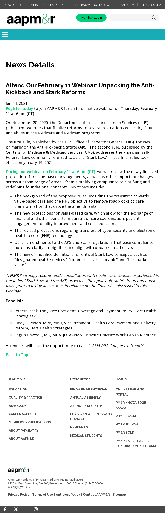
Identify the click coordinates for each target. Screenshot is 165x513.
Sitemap (119, 494)
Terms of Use (42, 494)
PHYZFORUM (126, 416)
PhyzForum (125, 4)
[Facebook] (4, 509)
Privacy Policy (18, 494)
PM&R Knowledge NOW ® (91, 4)
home (31, 17)
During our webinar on (50, 171)
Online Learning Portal (47, 4)
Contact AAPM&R (96, 494)
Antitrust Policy (68, 494)
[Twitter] (16, 509)
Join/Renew (13, 4)
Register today (19, 108)
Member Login (91, 17)
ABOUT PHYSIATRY (23, 430)
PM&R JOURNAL (128, 424)
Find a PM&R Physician (88, 389)
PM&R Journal (152, 4)
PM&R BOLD (125, 432)
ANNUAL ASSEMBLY (85, 397)
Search (154, 17)
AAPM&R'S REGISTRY (86, 406)
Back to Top (17, 354)
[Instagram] (36, 509)
